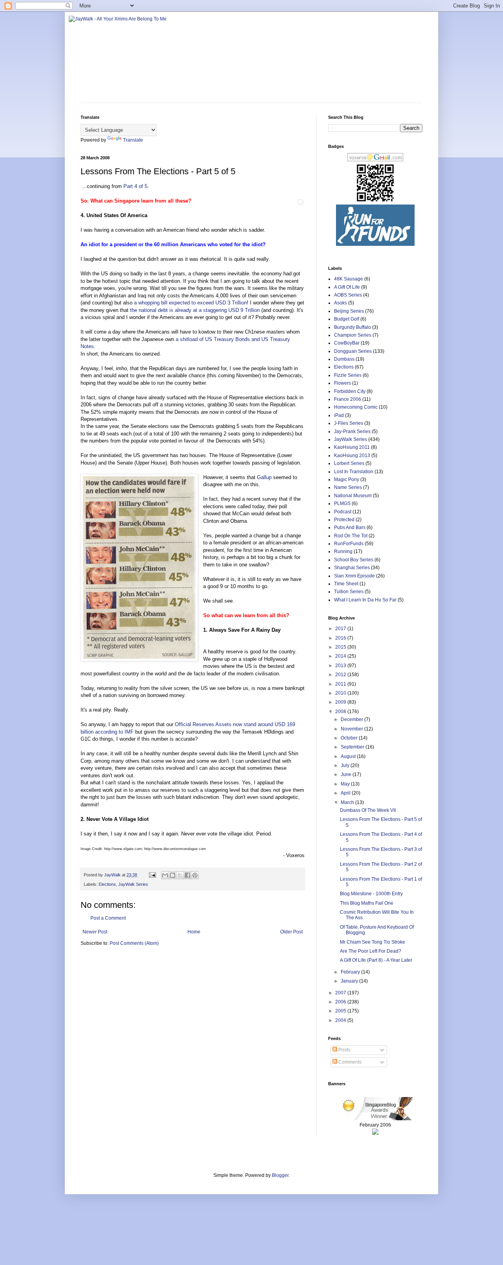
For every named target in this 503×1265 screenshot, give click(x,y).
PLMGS (342, 503)
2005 (341, 1011)
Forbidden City (349, 391)
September (353, 747)
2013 (341, 665)
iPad (339, 415)
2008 (341, 711)
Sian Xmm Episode (354, 576)
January (350, 981)
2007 (341, 993)
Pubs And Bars (349, 527)
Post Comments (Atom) (134, 943)
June (346, 774)
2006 (341, 1002)
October (350, 738)
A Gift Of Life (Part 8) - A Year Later (376, 960)
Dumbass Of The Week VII (368, 810)
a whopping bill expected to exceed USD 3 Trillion (190, 303)
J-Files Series (348, 423)
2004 (341, 1020)
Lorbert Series (349, 463)
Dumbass (344, 359)
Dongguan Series (353, 351)
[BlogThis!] (172, 875)
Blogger (280, 1175)
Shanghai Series (352, 567)
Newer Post (95, 932)
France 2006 (347, 399)
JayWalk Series (133, 884)
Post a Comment (108, 918)
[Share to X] (180, 875)
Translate (133, 140)
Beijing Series (349, 311)
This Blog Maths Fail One (366, 903)
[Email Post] (152, 874)
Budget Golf (346, 319)
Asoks (340, 303)
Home (193, 932)
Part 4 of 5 (135, 186)
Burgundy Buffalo (352, 327)
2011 (341, 684)
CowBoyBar (347, 343)
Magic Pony (346, 479)
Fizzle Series (348, 375)
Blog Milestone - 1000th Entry (371, 893)
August (349, 756)
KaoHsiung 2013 (352, 455)
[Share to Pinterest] (195, 875)
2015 (341, 647)
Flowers (342, 383)
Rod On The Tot (350, 535)
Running (343, 551)
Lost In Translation (353, 471)
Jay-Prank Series (352, 431)
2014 (341, 656)
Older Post (291, 932)
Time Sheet (346, 583)
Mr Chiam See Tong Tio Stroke (372, 942)
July (346, 765)
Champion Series (352, 335)
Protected (344, 519)
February (351, 972)
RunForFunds (348, 543)
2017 (341, 628)
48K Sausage (348, 279)
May (346, 784)
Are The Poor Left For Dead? (370, 951)
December (352, 719)
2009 (341, 702)
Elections (107, 884)
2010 (341, 693)
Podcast (342, 511)
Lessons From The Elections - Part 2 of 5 (381, 866)
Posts (343, 1050)
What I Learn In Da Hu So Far (365, 600)
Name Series (348, 487)
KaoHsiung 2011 (352, 447)
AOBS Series (348, 295)
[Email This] (165, 875)
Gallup (264, 477)
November (352, 729)
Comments (349, 1062)
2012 (341, 674)
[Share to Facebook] (187, 875)
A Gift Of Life (347, 287)
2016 (341, 638)
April (346, 793)
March (348, 802)
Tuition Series (348, 591)
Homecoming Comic (356, 407)
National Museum (353, 495)
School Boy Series (353, 559)
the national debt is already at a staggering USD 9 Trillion (195, 310)
